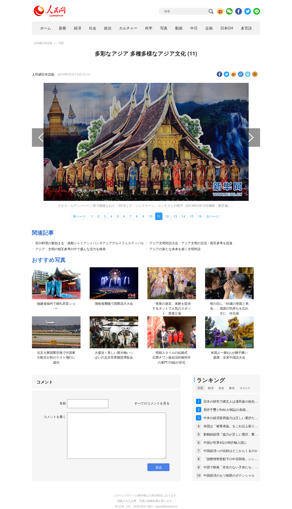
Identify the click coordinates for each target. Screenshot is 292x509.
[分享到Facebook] (219, 74)
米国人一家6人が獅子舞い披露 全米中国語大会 (229, 355)
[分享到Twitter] (226, 74)
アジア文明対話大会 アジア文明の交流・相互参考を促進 (190, 243)
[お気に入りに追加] (255, 74)
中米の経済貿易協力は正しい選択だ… (230, 417)
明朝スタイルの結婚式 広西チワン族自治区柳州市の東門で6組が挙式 (172, 357)
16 (200, 216)
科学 (148, 28)
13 (175, 216)
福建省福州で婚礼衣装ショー (56, 306)
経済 (77, 28)
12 (167, 216)
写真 (163, 28)
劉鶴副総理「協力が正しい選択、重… (230, 434)
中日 (194, 28)
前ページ (79, 216)
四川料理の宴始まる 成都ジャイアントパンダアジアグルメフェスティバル (89, 243)
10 (150, 216)
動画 (178, 28)
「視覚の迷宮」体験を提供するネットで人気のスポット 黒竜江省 (171, 308)
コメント (245, 388)
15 (191, 216)
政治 (107, 28)
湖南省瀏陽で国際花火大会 (114, 303)
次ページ (212, 216)
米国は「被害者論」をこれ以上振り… (230, 426)
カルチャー (128, 28)
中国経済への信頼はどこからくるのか (230, 450)
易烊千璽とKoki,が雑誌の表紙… (226, 409)
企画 (209, 28)
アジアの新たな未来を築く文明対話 (175, 249)
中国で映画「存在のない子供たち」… (230, 467)
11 (159, 216)
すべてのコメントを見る (151, 403)
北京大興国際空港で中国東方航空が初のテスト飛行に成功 (56, 357)
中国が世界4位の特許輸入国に (225, 442)
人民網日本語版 (42, 43)
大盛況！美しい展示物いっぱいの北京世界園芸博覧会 (114, 355)
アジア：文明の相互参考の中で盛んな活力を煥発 (70, 249)
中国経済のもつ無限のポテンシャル (229, 475)
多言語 (246, 28)
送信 (158, 467)
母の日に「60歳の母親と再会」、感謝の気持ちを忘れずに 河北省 (229, 308)
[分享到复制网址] (241, 74)
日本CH (226, 28)
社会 (92, 28)
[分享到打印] (248, 74)
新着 (62, 28)
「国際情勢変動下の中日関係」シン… (230, 459)
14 (183, 216)
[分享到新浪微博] (234, 74)
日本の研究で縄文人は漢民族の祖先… (230, 401)
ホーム (45, 28)
